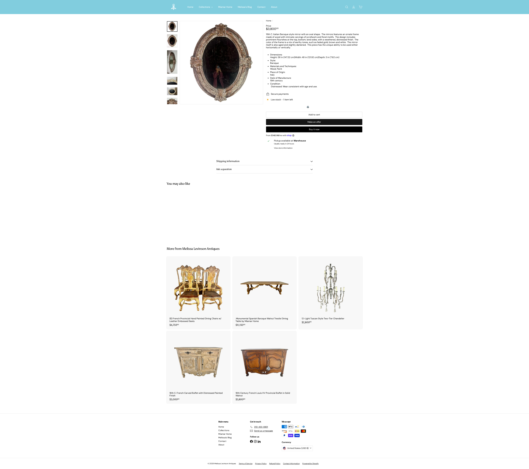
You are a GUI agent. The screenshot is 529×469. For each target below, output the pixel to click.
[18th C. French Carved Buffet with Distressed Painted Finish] (198, 367)
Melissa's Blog (245, 7)
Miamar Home (225, 7)
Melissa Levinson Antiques (200, 249)
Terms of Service (245, 463)
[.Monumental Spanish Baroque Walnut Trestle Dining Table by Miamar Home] (264, 292)
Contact (261, 7)
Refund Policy (274, 463)
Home (190, 7)
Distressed (276, 86)
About (274, 7)
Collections (205, 7)
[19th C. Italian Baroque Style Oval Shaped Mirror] (182, 214)
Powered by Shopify (310, 463)
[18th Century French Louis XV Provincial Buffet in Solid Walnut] (264, 367)
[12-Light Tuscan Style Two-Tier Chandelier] (330, 291)
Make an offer (314, 121)
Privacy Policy (261, 463)
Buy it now (314, 129)
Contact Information (291, 463)
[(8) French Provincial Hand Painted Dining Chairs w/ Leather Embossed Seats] (198, 292)
